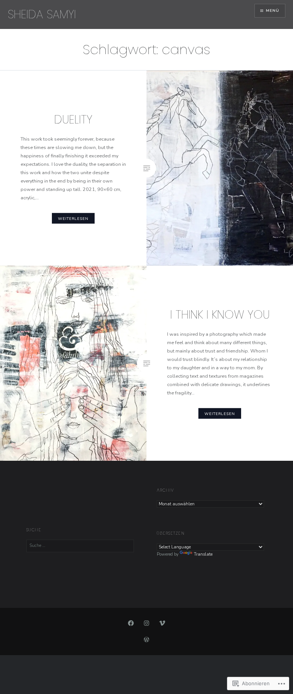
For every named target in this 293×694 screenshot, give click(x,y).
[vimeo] (162, 623)
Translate (203, 554)
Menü (272, 10)
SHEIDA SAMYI (42, 14)
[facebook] (131, 623)
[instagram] (146, 623)
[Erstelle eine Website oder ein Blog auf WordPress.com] (146, 640)
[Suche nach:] (80, 545)
